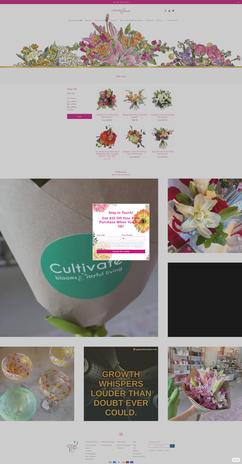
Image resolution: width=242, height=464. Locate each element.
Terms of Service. (101, 248)
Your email (101, 235)
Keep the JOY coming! (121, 251)
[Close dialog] (148, 205)
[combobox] (124, 238)
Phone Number (127, 235)
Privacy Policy (138, 246)
